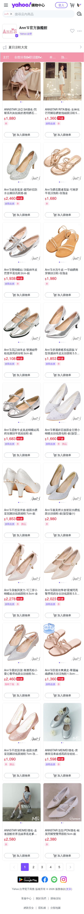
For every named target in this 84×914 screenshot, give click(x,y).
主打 (6, 57)
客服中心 (26, 898)
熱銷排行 (66, 57)
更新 (68, 889)
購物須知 (56, 898)
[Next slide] (38, 81)
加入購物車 (23, 135)
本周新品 (54, 57)
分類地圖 (55, 907)
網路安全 (29, 907)
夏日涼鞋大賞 (18, 47)
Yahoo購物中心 (28, 5)
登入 (61, 5)
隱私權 (42, 907)
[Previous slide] (5, 81)
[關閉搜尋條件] (11, 14)
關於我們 (41, 898)
